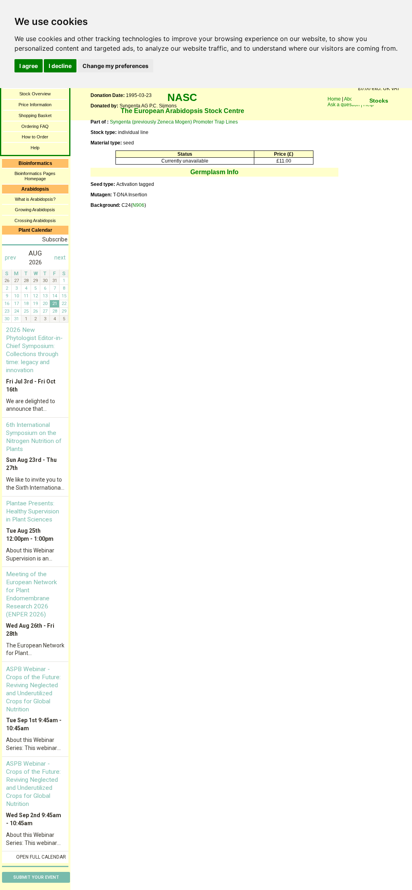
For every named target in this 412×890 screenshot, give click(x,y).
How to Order (35, 136)
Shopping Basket (35, 115)
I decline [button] (60, 65)
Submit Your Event (36, 877)
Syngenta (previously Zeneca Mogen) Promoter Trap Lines (174, 122)
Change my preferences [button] (115, 65)
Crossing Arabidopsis (35, 220)
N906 (138, 205)
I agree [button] (28, 65)
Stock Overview (35, 93)
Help (35, 147)
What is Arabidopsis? (35, 199)
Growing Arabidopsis (35, 209)
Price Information (35, 104)
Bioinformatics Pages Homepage (35, 176)
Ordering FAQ (35, 126)
